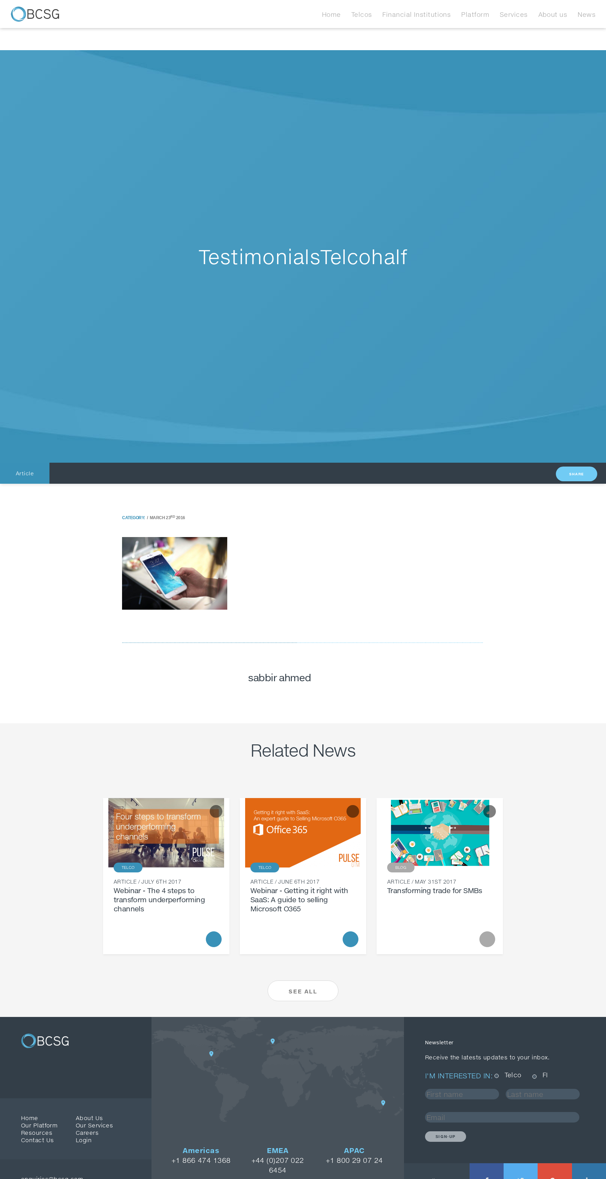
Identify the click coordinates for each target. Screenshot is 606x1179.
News (586, 14)
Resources (36, 1132)
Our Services (94, 1125)
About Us (89, 1117)
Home (331, 14)
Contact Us (37, 1140)
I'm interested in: (459, 1075)
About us (552, 14)
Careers (87, 1132)
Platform (475, 14)
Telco (513, 1075)
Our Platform (39, 1125)
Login (84, 1140)
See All (303, 991)
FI (545, 1075)
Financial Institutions (416, 14)
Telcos (361, 14)
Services (514, 14)
